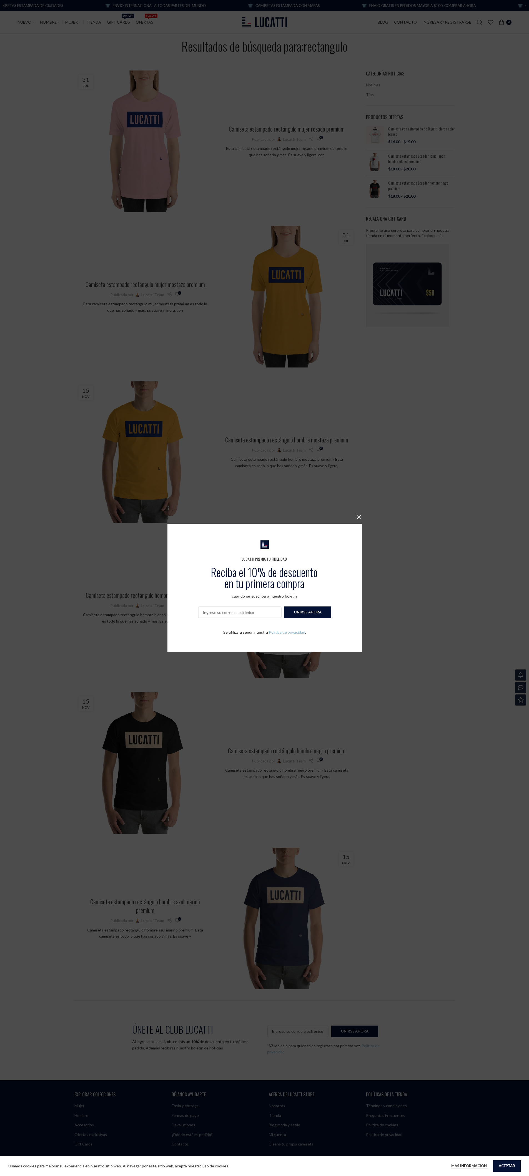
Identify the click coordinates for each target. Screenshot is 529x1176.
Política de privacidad (287, 632)
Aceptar (507, 1166)
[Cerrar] (359, 517)
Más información (469, 1166)
